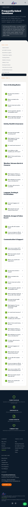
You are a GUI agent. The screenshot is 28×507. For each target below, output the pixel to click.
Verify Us (4, 450)
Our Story (4, 443)
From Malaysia (5, 468)
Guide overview (5, 47)
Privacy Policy (4, 498)
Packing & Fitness (5, 57)
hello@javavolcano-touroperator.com (12, 481)
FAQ (3, 74)
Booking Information (6, 64)
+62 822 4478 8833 (10, 479)
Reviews (3, 445)
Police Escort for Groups (7, 67)
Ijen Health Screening (6, 50)
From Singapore (5, 466)
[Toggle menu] (3, 2)
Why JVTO (4, 441)
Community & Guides (6, 448)
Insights (16, 450)
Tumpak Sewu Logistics (7, 55)
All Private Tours (5, 464)
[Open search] (25, 2)
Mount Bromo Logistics (6, 52)
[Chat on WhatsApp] (25, 504)
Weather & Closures (6, 60)
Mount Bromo (4, 458)
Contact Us (6, 484)
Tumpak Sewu (5, 462)
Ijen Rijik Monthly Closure (7, 69)
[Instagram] (12, 503)
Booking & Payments (19, 443)
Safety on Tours (5, 62)
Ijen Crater (4, 460)
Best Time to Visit (5, 72)
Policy (16, 452)
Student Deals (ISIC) (19, 448)
